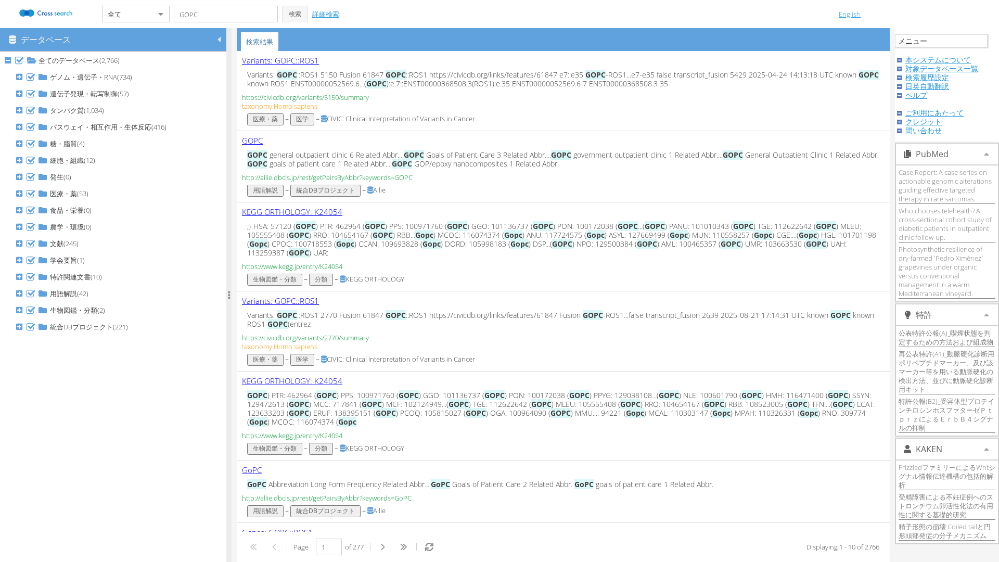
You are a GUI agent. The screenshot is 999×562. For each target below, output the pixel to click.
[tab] (259, 41)
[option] (563, 91)
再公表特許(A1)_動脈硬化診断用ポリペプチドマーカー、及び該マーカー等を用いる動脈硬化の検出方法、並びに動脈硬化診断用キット (946, 371)
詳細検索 (325, 14)
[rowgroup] (116, 307)
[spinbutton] (328, 547)
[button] (295, 14)
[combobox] (127, 14)
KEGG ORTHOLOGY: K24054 (292, 212)
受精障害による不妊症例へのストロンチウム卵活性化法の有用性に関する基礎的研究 (946, 505)
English (850, 14)
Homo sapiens (295, 106)
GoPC (252, 470)
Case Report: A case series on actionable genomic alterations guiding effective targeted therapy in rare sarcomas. (945, 185)
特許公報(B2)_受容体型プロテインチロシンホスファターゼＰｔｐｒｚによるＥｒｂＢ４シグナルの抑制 (946, 414)
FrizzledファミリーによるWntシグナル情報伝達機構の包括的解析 (947, 476)
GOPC (252, 140)
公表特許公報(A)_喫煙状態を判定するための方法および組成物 (946, 337)
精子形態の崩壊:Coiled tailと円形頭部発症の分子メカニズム (945, 531)
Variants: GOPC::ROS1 (280, 60)
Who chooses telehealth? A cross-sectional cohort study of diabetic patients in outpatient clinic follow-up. (945, 224)
